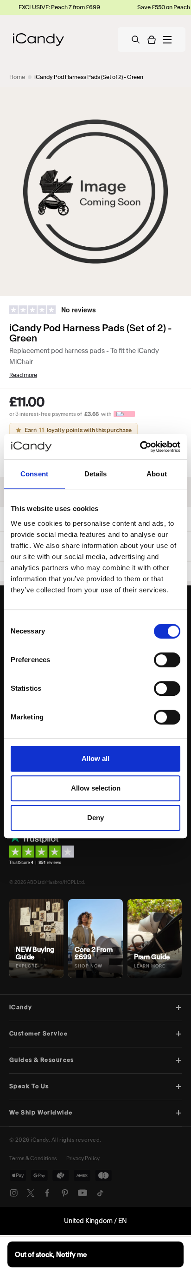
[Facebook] (47, 1193)
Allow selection (96, 788)
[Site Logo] (38, 39)
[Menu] (167, 39)
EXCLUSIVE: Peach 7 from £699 (43, 7)
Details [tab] (95, 474)
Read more (23, 374)
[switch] (167, 659)
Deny (95, 818)
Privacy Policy (83, 1158)
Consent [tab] (34, 474)
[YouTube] (82, 1193)
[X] (30, 1193)
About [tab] (156, 474)
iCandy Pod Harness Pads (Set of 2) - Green (88, 76)
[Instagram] (14, 1193)
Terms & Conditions (33, 1158)
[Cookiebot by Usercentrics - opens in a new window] (139, 447)
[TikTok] (100, 1193)
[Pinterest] (65, 1193)
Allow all (95, 758)
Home (17, 76)
